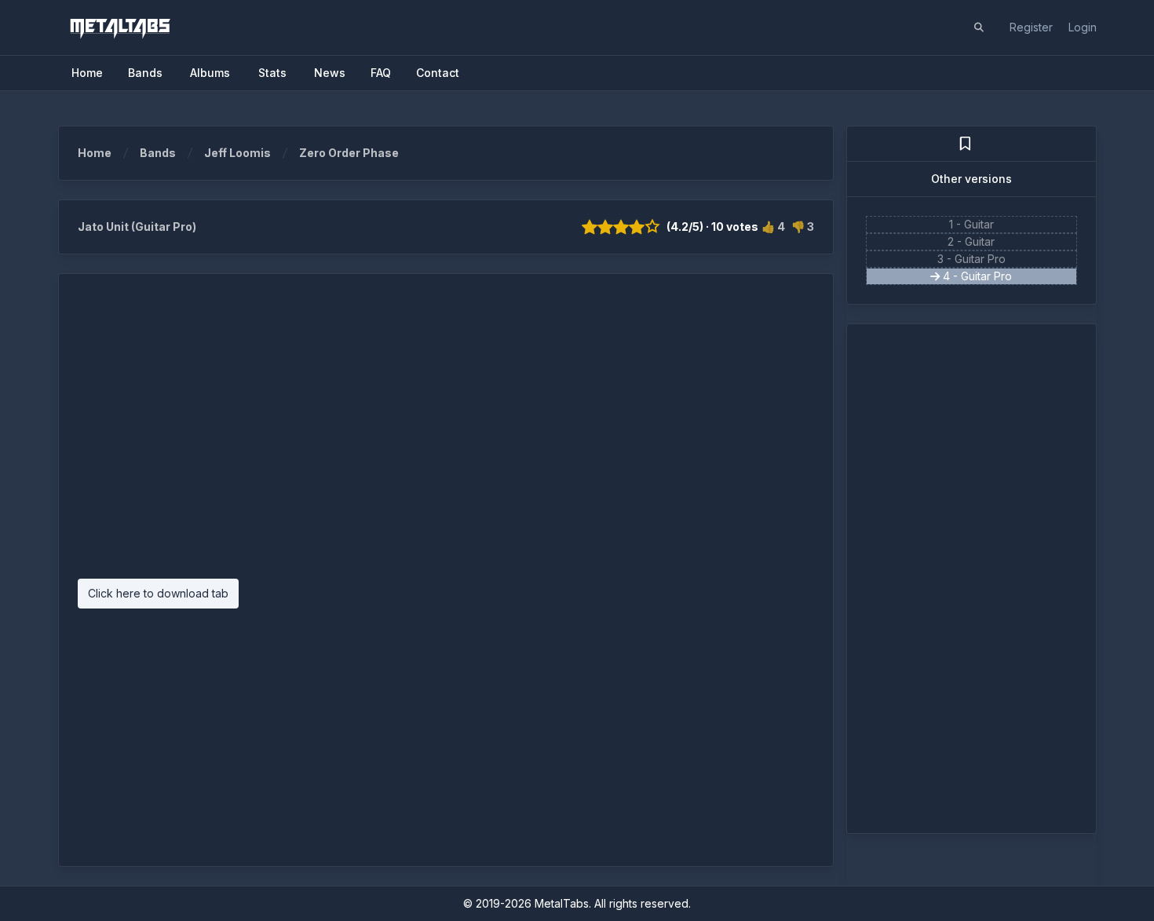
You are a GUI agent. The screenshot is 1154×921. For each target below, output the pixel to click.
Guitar (979, 224)
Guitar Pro (980, 258)
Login (1082, 27)
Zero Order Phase (349, 152)
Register (1031, 27)
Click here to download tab (158, 593)
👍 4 (773, 226)
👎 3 (802, 226)
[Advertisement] (446, 434)
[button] (979, 27)
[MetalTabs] (119, 27)
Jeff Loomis (237, 152)
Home (94, 152)
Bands (158, 152)
